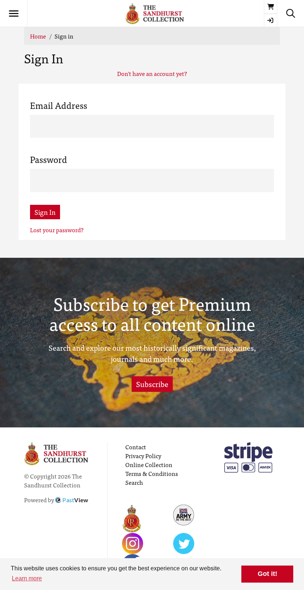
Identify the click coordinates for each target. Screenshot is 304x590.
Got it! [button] (267, 573)
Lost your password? (56, 229)
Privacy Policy (143, 455)
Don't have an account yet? (152, 73)
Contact (135, 446)
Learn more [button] (27, 578)
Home (38, 36)
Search (134, 482)
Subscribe (152, 384)
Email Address (58, 105)
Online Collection (148, 464)
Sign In (45, 212)
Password (48, 159)
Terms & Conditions (151, 473)
